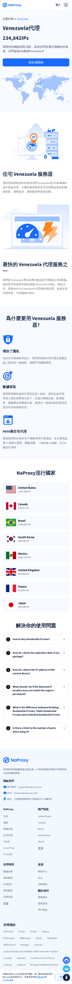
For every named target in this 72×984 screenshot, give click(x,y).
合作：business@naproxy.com (22, 793)
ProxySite (8, 854)
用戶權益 (42, 910)
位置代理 (8, 19)
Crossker (7, 958)
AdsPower (8, 931)
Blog (40, 878)
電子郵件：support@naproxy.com (24, 787)
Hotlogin (24, 945)
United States (44, 816)
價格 (5, 822)
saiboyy (45, 931)
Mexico (41, 841)
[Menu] (66, 5)
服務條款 (42, 897)
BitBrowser (25, 938)
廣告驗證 (8, 878)
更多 (40, 848)
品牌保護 (8, 897)
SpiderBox (52, 938)
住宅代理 (8, 835)
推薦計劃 (8, 829)
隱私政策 (41, 977)
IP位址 (6, 841)
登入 (58, 5)
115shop (7, 965)
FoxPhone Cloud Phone (43, 958)
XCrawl (33, 931)
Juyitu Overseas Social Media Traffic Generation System (30, 951)
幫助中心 (42, 871)
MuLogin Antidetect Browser (44, 965)
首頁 (5, 816)
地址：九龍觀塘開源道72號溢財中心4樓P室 (29, 799)
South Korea (44, 835)
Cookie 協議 (8, 980)
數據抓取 (8, 871)
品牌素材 (42, 884)
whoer (39, 938)
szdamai (21, 965)
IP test (21, 931)
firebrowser (9, 938)
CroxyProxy (9, 848)
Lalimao (38, 945)
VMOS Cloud (9, 945)
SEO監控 (7, 884)
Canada (42, 822)
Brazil (41, 829)
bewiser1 (21, 958)
